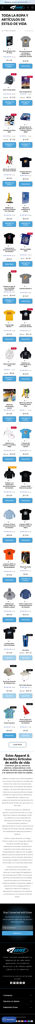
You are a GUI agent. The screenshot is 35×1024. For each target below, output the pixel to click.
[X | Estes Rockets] (24, 983)
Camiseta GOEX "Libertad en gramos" (25, 487)
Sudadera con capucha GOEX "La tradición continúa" (9, 605)
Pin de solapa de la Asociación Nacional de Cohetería (25, 721)
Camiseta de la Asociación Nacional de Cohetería (9, 249)
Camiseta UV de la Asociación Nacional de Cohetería (9, 525)
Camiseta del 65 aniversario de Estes (25, 325)
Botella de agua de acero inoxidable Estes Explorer (9, 288)
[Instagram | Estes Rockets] (14, 983)
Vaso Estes (25, 650)
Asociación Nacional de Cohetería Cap (9, 682)
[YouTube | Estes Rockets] (17, 983)
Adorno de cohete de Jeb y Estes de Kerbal (9, 169)
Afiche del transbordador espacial (9, 406)
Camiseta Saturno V (25, 288)
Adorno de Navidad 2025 (9, 364)
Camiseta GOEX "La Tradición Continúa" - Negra (25, 525)
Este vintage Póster (26, 92)
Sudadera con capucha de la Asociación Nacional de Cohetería (9, 485)
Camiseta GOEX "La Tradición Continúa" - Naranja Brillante (9, 565)
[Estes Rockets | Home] (17, 950)
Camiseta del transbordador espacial (25, 444)
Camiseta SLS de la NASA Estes (26, 172)
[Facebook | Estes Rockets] (11, 983)
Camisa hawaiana (9, 723)
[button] (2, 7)
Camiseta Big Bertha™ (9, 325)
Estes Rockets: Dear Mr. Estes (9, 51)
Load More (17, 745)
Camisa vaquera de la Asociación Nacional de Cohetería (25, 605)
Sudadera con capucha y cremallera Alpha (9, 444)
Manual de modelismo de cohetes (25, 209)
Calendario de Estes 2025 (9, 131)
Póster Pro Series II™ (25, 567)
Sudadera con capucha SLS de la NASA (25, 364)
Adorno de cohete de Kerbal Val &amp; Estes (25, 404)
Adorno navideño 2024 (25, 250)
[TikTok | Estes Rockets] (21, 983)
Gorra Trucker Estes (9, 90)
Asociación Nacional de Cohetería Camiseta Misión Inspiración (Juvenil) (25, 54)
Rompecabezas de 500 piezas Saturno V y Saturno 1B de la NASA (25, 129)
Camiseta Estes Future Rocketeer (9, 644)
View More (25, 66)
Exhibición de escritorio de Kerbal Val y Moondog (9, 209)
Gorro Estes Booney (25, 685)
